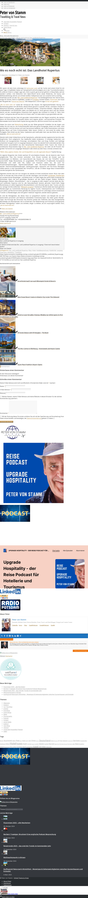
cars (29, 741)
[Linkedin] (15, 636)
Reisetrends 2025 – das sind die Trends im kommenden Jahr (22, 691)
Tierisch (6, 728)
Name (2, 386)
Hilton (7, 744)
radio (73, 744)
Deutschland (44, 740)
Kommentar (4, 413)
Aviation (6, 705)
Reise (77, 744)
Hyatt (25, 744)
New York (56, 744)
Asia (17, 740)
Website (2, 393)
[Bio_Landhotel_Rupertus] (30, 66)
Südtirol (6, 724)
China (33, 741)
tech (24, 746)
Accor (1, 741)
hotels (19, 743)
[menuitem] (45, 22)
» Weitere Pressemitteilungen (80, 650)
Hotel (34, 250)
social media (7, 722)
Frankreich (70, 740)
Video (5, 731)
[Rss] (12, 636)
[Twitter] (2, 636)
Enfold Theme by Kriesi (21, 878)
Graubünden (83, 741)
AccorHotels (8, 741)
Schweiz (6, 720)
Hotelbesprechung (42, 250)
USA (40, 747)
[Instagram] (7, 636)
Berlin (24, 741)
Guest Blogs (7, 712)
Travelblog (18, 252)
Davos (37, 740)
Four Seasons (63, 741)
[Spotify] (18, 636)
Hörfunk (29, 744)
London (37, 744)
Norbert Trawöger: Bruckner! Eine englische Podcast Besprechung (24, 689)
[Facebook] (4, 636)
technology (29, 747)
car (27, 741)
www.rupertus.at (5, 223)
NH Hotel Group (63, 744)
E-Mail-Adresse (5, 390)
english (5, 709)
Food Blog (12, 75)
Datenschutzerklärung (34, 418)
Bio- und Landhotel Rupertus (27, 98)
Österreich (3, 252)
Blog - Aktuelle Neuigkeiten (9, 36)
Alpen (14, 741)
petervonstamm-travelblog (6, 639)
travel (35, 746)
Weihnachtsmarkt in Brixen (12, 692)
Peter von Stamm (23, 75)
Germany (76, 741)
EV (58, 741)
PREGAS (2, 656)
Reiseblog (10, 252)
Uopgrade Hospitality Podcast (13, 730)
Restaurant (7, 746)
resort (2, 747)
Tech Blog (6, 726)
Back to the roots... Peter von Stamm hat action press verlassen (24, 642)
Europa (56, 740)
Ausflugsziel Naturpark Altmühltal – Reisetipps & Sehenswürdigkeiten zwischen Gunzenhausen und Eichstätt (38, 694)
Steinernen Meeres (18, 101)
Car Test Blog (7, 707)
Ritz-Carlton (13, 747)
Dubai (52, 741)
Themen (2, 809)
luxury (41, 744)
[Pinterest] (10, 636)
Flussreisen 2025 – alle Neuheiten (14, 687)
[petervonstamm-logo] (13, 18)
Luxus (46, 744)
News (5, 714)
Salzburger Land (31, 88)
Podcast (6, 718)
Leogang (60, 250)
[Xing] (20, 636)
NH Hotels (69, 744)
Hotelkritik (52, 250)
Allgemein (5, 75)
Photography (7, 716)
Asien (21, 740)
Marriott (51, 744)
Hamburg (2, 744)
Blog (30, 250)
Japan (33, 744)
